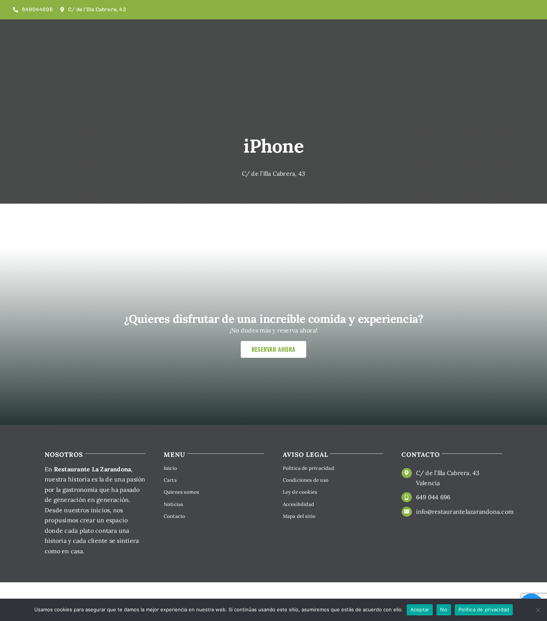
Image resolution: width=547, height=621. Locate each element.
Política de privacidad (483, 609)
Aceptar (419, 609)
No (443, 609)
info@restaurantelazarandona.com (465, 511)
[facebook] (523, 10)
